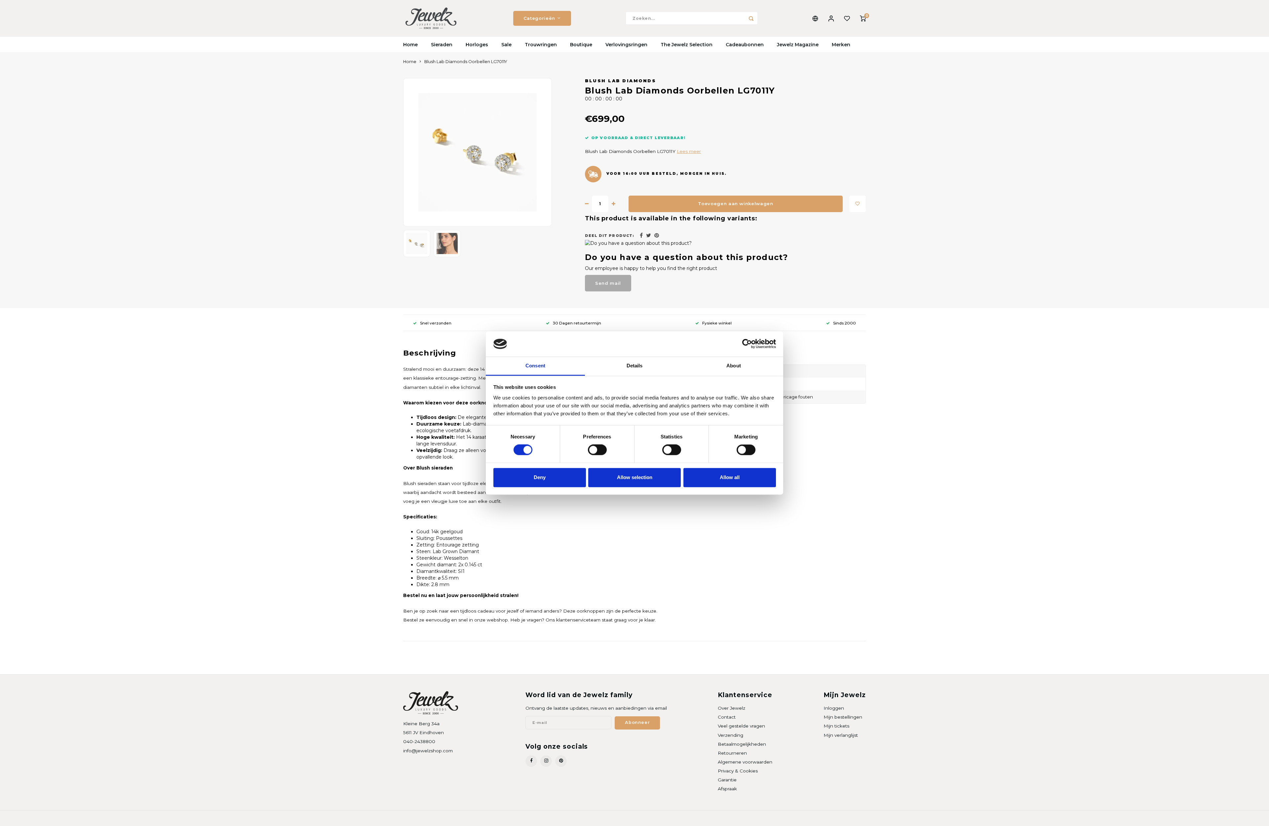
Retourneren (732, 753)
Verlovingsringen (626, 45)
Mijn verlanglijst (841, 735)
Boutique (581, 45)
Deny (540, 477)
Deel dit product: (609, 236)
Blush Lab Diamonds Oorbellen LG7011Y (465, 61)
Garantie (727, 779)
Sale (506, 45)
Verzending (730, 735)
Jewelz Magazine (798, 45)
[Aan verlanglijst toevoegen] (857, 204)
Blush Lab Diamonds (620, 80)
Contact (727, 717)
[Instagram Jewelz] (546, 761)
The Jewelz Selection (686, 45)
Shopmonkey (488, 818)
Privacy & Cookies (738, 770)
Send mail (608, 283)
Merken (841, 45)
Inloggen (834, 708)
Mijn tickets (836, 726)
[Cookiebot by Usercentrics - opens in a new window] (747, 344)
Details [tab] (635, 365)
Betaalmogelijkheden (742, 744)
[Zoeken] (751, 18)
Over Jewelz (731, 708)
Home (410, 45)
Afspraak (727, 788)
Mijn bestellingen (843, 717)
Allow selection (634, 477)
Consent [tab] (535, 365)
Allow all (730, 477)
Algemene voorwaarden (745, 762)
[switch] (597, 450)
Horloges (477, 45)
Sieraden (441, 45)
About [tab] (733, 365)
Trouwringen (541, 45)
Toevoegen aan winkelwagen (735, 203)
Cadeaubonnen (745, 45)
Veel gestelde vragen (741, 726)
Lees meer (689, 151)
